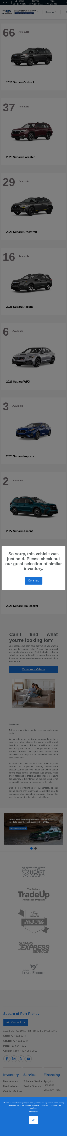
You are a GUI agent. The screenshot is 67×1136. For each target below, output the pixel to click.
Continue (33, 580)
